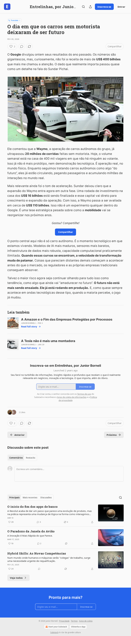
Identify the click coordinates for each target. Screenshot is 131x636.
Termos (74, 621)
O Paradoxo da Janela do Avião (30, 531)
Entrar (121, 6)
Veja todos (16, 577)
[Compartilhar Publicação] (90, 7)
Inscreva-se (104, 6)
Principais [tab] (14, 497)
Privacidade (64, 621)
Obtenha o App (78, 626)
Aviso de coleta (85, 621)
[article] (65, 514)
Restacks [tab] (30, 457)
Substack (54, 632)
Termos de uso (84, 393)
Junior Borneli (28, 323)
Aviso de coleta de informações (71, 397)
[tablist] (22, 458)
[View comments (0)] (22, 46)
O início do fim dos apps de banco (32, 507)
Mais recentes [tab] (30, 497)
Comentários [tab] (16, 457)
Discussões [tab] (46, 497)
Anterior (19, 434)
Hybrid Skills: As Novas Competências (36, 553)
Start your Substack (57, 626)
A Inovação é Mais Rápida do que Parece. (30, 535)
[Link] (2, 312)
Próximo (112, 434)
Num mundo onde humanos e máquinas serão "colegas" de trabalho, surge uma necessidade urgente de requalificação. (48, 559)
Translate (14, 20)
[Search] (83, 7)
